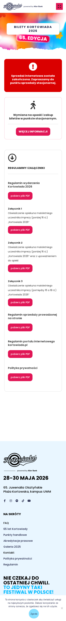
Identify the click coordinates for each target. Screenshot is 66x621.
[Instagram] (10, 500)
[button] (33, 29)
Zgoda (33, 613)
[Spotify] (17, 500)
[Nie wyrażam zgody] (61, 608)
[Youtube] (29, 500)
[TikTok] (23, 500)
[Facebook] (4, 500)
